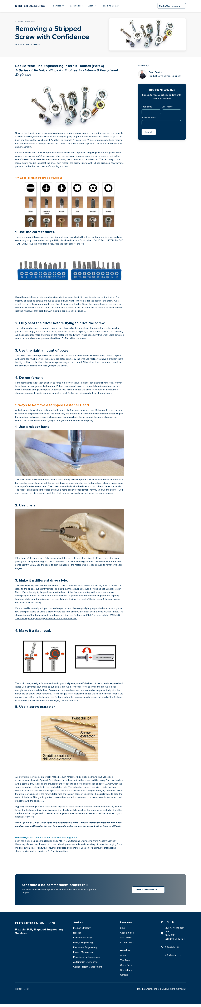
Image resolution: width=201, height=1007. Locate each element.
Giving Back (126, 965)
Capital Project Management (87, 966)
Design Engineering (83, 942)
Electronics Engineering (85, 947)
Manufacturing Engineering (86, 957)
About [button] (91, 6)
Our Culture (126, 970)
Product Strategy (82, 927)
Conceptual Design (83, 937)
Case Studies (76, 6)
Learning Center (110, 6)
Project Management (83, 952)
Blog (122, 927)
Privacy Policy (22, 988)
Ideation (77, 932)
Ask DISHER (126, 937)
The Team (125, 960)
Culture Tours (127, 942)
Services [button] (57, 6)
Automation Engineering (85, 961)
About (123, 955)
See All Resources (26, 21)
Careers (124, 974)
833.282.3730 (172, 946)
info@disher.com (173, 955)
